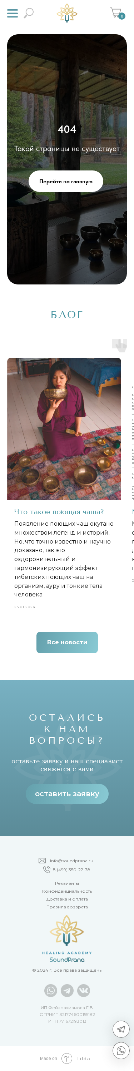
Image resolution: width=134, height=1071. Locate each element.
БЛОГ (67, 315)
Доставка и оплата (67, 899)
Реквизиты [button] (67, 883)
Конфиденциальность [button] (67, 891)
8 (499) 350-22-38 (71, 869)
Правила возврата (67, 906)
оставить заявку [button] (67, 793)
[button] (12, 13)
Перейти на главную (66, 181)
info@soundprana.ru (71, 860)
